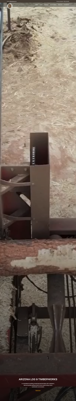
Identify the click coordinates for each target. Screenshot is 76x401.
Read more (38, 390)
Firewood (46, 4)
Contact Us (66, 4)
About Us (60, 4)
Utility (36, 4)
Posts (41, 4)
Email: (11, 1)
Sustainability (53, 4)
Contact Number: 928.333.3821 (62, 1)
